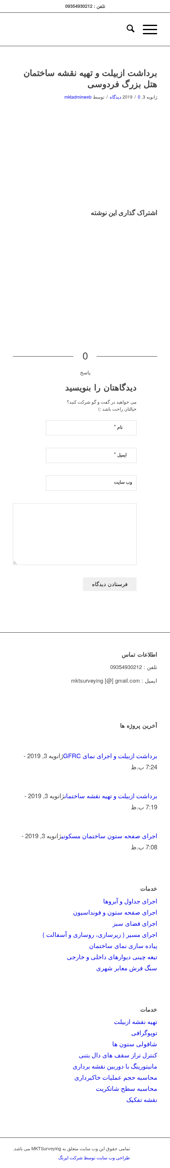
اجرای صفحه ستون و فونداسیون (115, 912)
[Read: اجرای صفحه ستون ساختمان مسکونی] (149, 824)
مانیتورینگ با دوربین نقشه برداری (115, 1066)
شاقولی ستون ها (134, 1043)
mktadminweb (78, 97)
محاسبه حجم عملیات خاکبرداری (115, 1077)
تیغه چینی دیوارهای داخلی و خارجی (112, 956)
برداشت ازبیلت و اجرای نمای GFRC (110, 755)
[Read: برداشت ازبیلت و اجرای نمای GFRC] (149, 744)
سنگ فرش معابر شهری (126, 967)
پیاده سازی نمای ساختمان (123, 945)
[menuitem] (126, 29)
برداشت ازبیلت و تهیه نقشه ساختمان (110, 795)
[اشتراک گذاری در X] (155, 233)
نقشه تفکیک (141, 1099)
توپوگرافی (144, 1032)
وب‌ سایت (123, 482)
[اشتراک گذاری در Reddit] (155, 292)
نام (118, 426)
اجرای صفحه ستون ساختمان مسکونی (109, 835)
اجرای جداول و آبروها (130, 900)
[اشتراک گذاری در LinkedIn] (155, 257)
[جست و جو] (126, 29)
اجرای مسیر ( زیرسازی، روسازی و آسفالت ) (99, 934)
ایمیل (120, 454)
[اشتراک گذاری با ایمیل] (155, 303)
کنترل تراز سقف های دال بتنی (118, 1054)
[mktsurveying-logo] (99, 29)
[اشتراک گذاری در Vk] (155, 280)
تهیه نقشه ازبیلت (135, 1021)
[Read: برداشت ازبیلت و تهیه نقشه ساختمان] (149, 784)
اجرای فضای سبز (135, 923)
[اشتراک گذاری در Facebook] (155, 221)
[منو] (146, 29)
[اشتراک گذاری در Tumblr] (155, 268)
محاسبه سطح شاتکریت (126, 1088)
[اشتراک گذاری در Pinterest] (155, 245)
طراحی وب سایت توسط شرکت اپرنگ (94, 1157)
